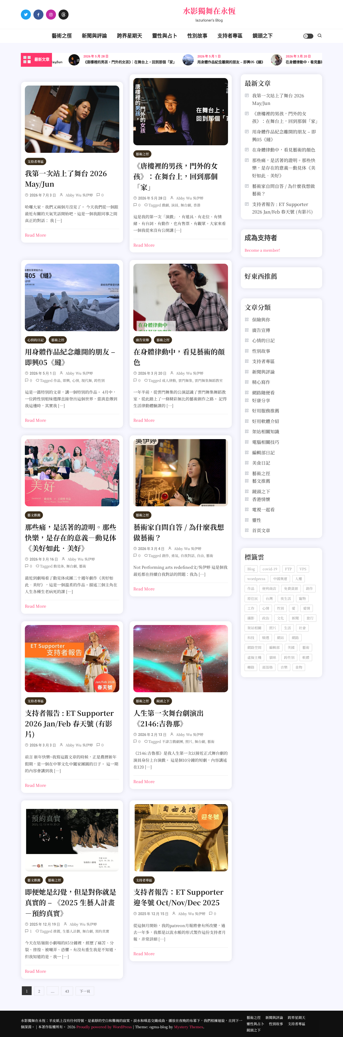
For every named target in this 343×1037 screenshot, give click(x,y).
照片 (188, 741)
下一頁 (85, 991)
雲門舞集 (185, 380)
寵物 (302, 598)
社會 (302, 627)
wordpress (256, 578)
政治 (265, 617)
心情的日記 (35, 339)
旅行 (310, 617)
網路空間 (254, 647)
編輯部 (274, 647)
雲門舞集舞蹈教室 (209, 380)
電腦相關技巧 (265, 442)
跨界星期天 (129, 36)
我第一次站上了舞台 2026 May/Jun (278, 99)
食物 (298, 667)
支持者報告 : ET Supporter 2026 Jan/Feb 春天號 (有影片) (69, 723)
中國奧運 (280, 578)
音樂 (284, 667)
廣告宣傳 (142, 339)
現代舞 (86, 380)
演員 (174, 205)
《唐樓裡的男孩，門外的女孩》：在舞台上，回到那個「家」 (116, 62)
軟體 (305, 657)
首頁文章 (261, 530)
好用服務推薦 (265, 410)
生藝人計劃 (71, 931)
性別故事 (197, 36)
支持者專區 (230, 36)
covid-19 (270, 568)
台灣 (269, 598)
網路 (295, 637)
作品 (57, 380)
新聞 (295, 617)
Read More (35, 235)
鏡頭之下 (263, 36)
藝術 (82, 566)
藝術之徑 (62, 36)
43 (67, 991)
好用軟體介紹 (265, 421)
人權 (298, 578)
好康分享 (261, 400)
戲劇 (165, 205)
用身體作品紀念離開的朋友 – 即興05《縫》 (217, 62)
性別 (280, 608)
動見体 (58, 566)
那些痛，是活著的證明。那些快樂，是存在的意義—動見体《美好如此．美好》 (70, 537)
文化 (280, 617)
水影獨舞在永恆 (209, 10)
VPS (303, 568)
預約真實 (102, 931)
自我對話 (188, 555)
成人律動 (169, 380)
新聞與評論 (94, 36)
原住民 (252, 598)
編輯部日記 (263, 452)
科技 (250, 637)
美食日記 (261, 462)
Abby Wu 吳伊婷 (79, 194)
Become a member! (262, 250)
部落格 (267, 667)
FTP (288, 568)
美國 (291, 647)
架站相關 (254, 627)
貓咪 (272, 657)
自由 (200, 555)
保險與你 (261, 319)
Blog (251, 568)
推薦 (56, 931)
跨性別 (99, 380)
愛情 (306, 608)
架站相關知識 (265, 431)
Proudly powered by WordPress (104, 1026)
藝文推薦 (33, 515)
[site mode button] (308, 36)
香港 (196, 205)
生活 (287, 627)
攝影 (250, 617)
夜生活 (285, 598)
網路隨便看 (263, 392)
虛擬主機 (254, 657)
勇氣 (174, 555)
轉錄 (250, 667)
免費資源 (291, 588)
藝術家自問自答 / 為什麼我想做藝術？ (283, 190)
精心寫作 (261, 382)
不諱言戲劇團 (172, 741)
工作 (250, 608)
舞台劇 (186, 205)
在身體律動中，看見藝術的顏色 (296, 62)
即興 (66, 380)
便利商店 (269, 588)
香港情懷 (261, 499)
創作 (165, 555)
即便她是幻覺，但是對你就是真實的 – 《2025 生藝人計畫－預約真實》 (70, 902)
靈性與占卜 (164, 36)
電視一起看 (263, 509)
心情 (75, 380)
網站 (280, 637)
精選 (265, 637)
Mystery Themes (188, 1026)
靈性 (256, 520)
